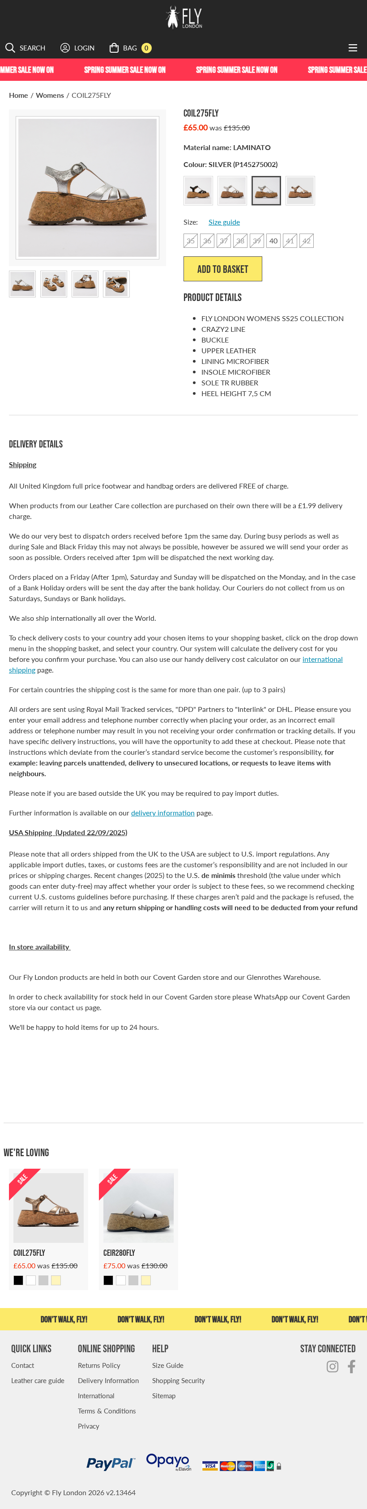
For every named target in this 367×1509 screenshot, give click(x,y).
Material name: (227, 147)
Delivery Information (108, 1380)
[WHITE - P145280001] (121, 1280)
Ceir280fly (119, 1253)
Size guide (224, 222)
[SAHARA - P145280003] (146, 1280)
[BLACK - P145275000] (18, 1280)
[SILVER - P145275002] (43, 1280)
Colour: (230, 164)
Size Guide (168, 1365)
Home (18, 95)
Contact (22, 1365)
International (96, 1395)
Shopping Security (178, 1380)
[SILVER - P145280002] (133, 1280)
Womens (50, 95)
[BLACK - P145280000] (108, 1280)
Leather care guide (37, 1380)
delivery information (163, 812)
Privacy (88, 1425)
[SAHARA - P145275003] (56, 1280)
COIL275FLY (91, 95)
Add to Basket (222, 269)
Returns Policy (99, 1365)
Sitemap (163, 1395)
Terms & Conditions (107, 1410)
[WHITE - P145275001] (31, 1280)
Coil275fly (29, 1253)
